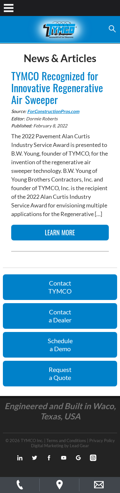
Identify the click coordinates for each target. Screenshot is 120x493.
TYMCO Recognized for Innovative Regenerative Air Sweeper (57, 87)
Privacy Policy (102, 440)
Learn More (60, 232)
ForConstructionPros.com (53, 111)
